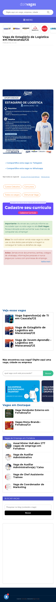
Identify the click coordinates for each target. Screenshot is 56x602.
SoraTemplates (24, 598)
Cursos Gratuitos (12, 187)
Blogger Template (36, 598)
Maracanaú (45, 177)
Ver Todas (28, 406)
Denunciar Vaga (31, 195)
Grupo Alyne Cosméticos (30, 177)
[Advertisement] (28, 66)
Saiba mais (45, 262)
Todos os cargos (12, 195)
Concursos (29, 187)
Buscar (48, 373)
